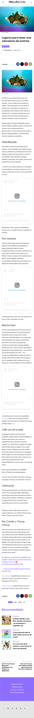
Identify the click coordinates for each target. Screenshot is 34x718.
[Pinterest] (26, 64)
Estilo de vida (5, 46)
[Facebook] (18, 64)
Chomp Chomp (7, 586)
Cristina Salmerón (8, 50)
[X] (22, 64)
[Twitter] (20, 708)
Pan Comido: (6, 576)
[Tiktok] (12, 708)
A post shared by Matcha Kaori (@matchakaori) (17, 409)
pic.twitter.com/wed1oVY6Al (12, 564)
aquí (13, 423)
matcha (20, 602)
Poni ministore (9, 238)
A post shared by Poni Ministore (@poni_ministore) (17, 310)
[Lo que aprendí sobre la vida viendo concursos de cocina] (6, 633)
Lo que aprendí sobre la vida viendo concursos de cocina (22, 635)
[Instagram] (8, 708)
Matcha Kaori (9, 325)
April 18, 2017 (6, 571)
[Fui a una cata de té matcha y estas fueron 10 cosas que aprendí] (6, 645)
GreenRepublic (9, 141)
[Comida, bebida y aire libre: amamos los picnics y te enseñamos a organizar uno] (6, 620)
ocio (24, 602)
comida (15, 602)
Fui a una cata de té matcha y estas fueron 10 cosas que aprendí (22, 646)
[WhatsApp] (30, 64)
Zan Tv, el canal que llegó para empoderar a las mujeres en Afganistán (8, 667)
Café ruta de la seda (12, 429)
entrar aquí (5, 418)
